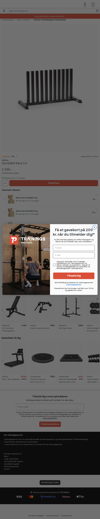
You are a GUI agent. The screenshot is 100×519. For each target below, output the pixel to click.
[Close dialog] (94, 227)
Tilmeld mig (74, 276)
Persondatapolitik (73, 284)
